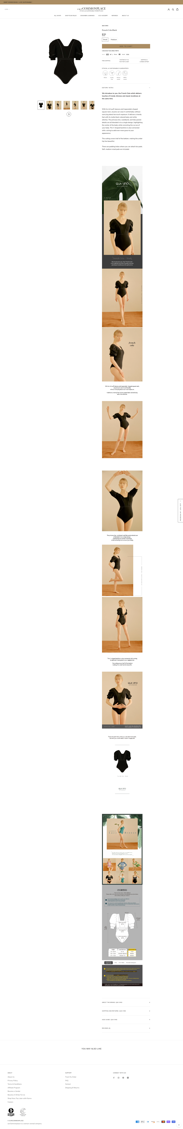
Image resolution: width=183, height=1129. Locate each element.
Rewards (115, 15)
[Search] (173, 9)
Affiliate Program (14, 1088)
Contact (68, 1084)
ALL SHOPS (57, 15)
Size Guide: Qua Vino (109, 1019)
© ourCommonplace (16, 1120)
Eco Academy (103, 15)
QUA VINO (105, 25)
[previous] (63, 114)
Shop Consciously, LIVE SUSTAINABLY (147, 2)
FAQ (66, 1080)
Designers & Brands (87, 15)
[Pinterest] (123, 1077)
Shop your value (71, 15)
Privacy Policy (13, 1080)
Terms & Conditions (15, 1084)
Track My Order (70, 1077)
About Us (125, 15)
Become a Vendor (14, 1091)
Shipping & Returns (72, 1088)
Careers (10, 1102)
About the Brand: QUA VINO (112, 1002)
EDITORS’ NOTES (107, 87)
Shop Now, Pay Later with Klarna (19, 1098)
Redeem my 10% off (180, 512)
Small (105, 39)
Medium (114, 39)
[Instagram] (118, 1077)
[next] (69, 114)
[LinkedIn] (128, 1077)
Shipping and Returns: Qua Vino (114, 1011)
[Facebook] (114, 1077)
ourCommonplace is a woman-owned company (25, 1124)
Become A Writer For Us (16, 1095)
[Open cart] (177, 9)
